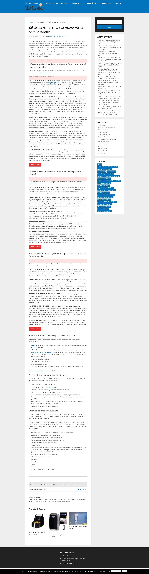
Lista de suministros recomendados (40, 371)
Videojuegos (106, 3)
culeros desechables (51, 387)
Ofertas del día (103, 192)
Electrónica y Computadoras (107, 139)
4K (99, 164)
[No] (147, 571)
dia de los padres (103, 178)
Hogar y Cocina (50, 36)
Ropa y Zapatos (61, 3)
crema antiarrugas (112, 176)
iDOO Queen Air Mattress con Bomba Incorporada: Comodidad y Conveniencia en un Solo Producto (110, 76)
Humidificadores (103, 183)
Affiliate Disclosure (67, 556)
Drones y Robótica (104, 137)
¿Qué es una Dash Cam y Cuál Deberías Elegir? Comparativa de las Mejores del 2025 (109, 47)
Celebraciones (102, 130)
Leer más (124, 571)
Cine (111, 174)
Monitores (111, 190)
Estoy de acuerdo (116, 571)
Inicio (30, 22)
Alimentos (35, 350)
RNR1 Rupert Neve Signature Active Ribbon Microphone (109, 107)
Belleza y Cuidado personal (106, 127)
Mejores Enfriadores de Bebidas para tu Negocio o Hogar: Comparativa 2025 (109, 41)
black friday (102, 174)
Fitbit (117, 181)
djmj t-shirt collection (105, 181)
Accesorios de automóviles (107, 167)
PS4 (113, 202)
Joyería (100, 146)
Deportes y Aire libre (104, 134)
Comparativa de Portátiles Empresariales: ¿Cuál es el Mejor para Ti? (109, 53)
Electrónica (91, 3)
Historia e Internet (103, 141)
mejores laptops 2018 (105, 188)
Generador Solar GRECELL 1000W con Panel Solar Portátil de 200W (109, 99)
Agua (33, 345)
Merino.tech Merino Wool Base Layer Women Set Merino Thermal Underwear (109, 92)
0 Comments (63, 36)
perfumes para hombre (105, 195)
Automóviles (102, 125)
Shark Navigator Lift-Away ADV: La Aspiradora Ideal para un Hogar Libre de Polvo (109, 82)
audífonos (101, 171)
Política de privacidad (68, 563)
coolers (100, 176)
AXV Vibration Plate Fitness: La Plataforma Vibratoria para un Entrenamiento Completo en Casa (109, 70)
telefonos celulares (104, 211)
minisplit (101, 190)
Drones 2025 (76, 3)
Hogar (48, 3)
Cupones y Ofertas (104, 132)
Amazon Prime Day (104, 169)
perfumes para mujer (105, 197)
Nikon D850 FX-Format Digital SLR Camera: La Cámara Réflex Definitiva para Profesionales (109, 59)
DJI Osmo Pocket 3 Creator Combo (109, 96)
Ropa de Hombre (103, 206)
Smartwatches (103, 209)
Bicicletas (112, 171)
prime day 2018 (103, 202)
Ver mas (118, 3)
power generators (104, 199)
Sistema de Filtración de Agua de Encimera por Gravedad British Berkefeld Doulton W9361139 (108, 112)
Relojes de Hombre (104, 204)
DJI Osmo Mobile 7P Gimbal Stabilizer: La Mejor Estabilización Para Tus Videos (110, 65)
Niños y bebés (102, 148)
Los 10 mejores (103, 185)
